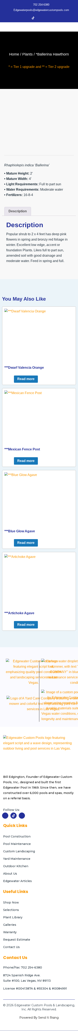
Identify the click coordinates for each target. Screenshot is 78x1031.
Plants (27, 54)
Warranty (10, 932)
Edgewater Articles (17, 881)
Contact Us (11, 947)
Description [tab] (18, 211)
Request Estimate (16, 939)
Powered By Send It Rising (39, 1017)
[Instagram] (40, 18)
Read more (26, 379)
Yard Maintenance (16, 859)
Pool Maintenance (17, 844)
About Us (10, 873)
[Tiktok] (33, 18)
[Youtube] (47, 18)
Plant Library (12, 917)
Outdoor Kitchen (15, 866)
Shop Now (11, 902)
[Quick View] (12, 379)
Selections (11, 910)
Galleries (9, 925)
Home (14, 54)
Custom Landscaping (19, 851)
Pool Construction (17, 836)
